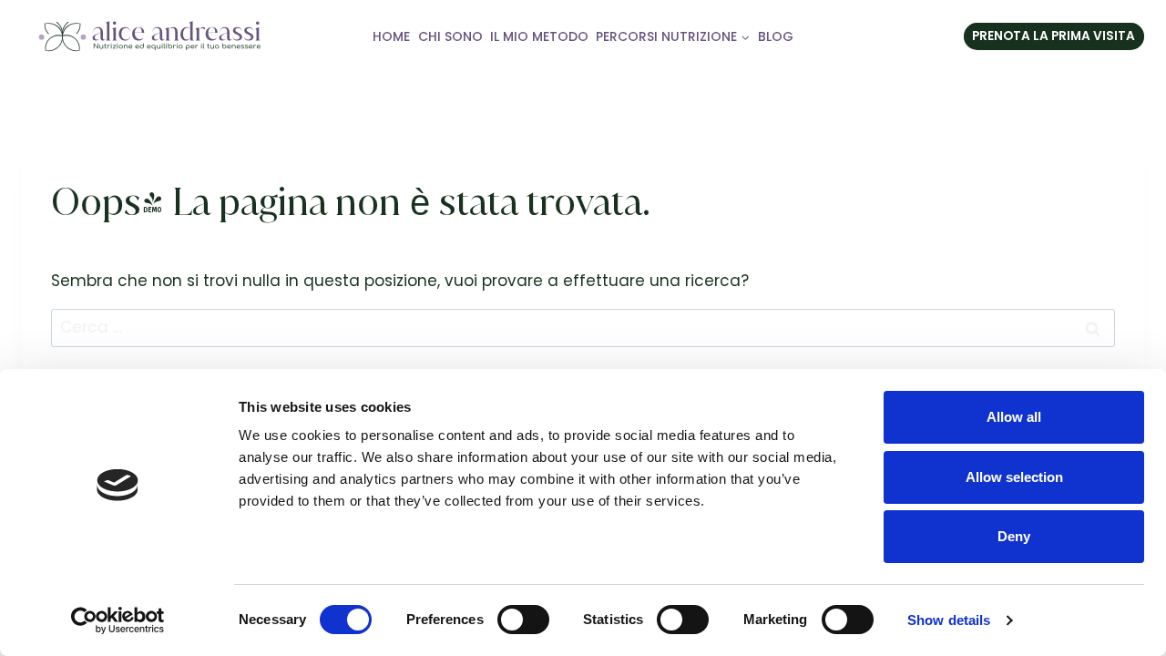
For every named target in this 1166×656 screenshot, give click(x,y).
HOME (391, 36)
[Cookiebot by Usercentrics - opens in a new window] (118, 620)
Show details (948, 620)
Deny (1013, 536)
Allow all (1014, 417)
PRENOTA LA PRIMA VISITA (1053, 36)
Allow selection (1014, 477)
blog (775, 36)
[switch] (523, 619)
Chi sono (450, 36)
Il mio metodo (539, 36)
